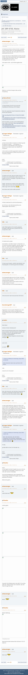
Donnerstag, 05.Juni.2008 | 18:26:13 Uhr (9, 137)
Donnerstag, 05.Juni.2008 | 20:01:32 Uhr (9, 502)
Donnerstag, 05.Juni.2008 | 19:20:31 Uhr (9, 388)
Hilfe (4, 670)
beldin (5, 320)
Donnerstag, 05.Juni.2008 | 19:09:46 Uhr (9, 260)
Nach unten (3, 37)
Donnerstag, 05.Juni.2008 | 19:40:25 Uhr (9, 402)
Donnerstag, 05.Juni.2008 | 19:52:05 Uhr (9, 465)
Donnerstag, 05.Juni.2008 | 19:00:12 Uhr (9, 224)
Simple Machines (17, 672)
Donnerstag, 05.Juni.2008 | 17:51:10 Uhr (9, 43)
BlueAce (5, 463)
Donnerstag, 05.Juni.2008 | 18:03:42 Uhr (9, 100)
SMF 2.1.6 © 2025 (11, 672)
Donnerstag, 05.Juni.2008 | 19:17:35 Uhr (9, 322)
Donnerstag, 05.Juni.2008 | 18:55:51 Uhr (9, 199)
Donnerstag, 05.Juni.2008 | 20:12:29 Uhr (9, 596)
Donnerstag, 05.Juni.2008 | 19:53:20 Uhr (9, 488)
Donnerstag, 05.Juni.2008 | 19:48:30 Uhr (9, 429)
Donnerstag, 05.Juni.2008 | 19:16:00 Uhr (9, 292)
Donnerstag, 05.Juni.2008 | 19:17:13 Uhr (9, 307)
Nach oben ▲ (22, 670)
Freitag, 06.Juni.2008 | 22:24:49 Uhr (8, 651)
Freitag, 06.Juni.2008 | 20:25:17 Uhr (8, 610)
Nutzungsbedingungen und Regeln (12, 670)
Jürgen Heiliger (7, 133)
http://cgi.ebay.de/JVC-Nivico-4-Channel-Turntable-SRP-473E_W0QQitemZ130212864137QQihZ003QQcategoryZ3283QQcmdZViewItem (14, 117)
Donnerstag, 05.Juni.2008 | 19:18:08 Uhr (9, 355)
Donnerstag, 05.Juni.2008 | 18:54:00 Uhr (9, 172)
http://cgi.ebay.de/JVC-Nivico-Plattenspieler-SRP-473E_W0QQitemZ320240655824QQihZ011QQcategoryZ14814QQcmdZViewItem (14, 125)
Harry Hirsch (7, 98)
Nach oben (3, 662)
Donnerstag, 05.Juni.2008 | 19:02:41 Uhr (9, 238)
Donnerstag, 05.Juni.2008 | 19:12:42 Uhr (9, 274)
